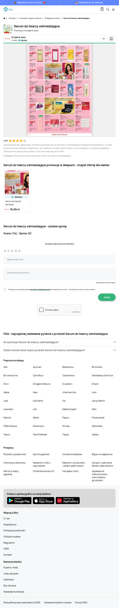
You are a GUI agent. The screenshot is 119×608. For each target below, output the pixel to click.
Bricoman (97, 367)
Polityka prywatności (14, 530)
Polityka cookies (11, 536)
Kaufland (38, 400)
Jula (94, 392)
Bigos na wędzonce (102, 454)
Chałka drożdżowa (72, 454)
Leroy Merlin (98, 400)
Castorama (68, 375)
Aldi (5, 367)
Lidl (35, 409)
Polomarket (98, 417)
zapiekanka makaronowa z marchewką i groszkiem (100, 476)
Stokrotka (97, 426)
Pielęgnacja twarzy (52, 18)
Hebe (6, 392)
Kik (64, 400)
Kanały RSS (81, 602)
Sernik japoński (41, 454)
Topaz (65, 434)
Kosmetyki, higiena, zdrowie (30, 18)
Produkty (12, 18)
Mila (94, 409)
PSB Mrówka (10, 426)
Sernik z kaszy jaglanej (11, 473)
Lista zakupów (10, 573)
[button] (59, 342)
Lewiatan (8, 409)
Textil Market (40, 434)
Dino (6, 383)
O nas (6, 518)
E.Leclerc (67, 383)
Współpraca (9, 524)
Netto (36, 417)
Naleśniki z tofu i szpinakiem (42, 464)
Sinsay (66, 426)
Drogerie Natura (41, 383)
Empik (95, 383)
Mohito (7, 417)
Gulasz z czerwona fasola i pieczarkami (102, 464)
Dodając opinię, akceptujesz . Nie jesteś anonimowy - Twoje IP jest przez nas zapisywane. (51, 289)
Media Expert (69, 409)
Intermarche (69, 392)
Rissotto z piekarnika (14, 454)
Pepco (65, 417)
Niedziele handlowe (13, 591)
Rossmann (39, 426)
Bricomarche (10, 375)
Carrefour (38, 375)
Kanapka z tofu (70, 471)
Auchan (37, 367)
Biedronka (67, 367)
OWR (6, 548)
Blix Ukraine (9, 585)
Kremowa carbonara (14, 462)
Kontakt (7, 554)
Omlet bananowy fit (43, 471)
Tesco (6, 434)
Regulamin (9, 542)
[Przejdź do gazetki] (111, 39)
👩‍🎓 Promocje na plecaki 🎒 (30, 2)
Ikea (35, 392)
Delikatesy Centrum (102, 375)
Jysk (5, 400)
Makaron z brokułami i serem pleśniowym (73, 464)
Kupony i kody (10, 567)
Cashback (8, 579)
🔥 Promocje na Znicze (89, 2)
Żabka (95, 434)
